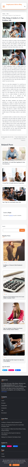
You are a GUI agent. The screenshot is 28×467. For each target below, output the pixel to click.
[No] (26, 462)
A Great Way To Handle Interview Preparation (13, 183)
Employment (4, 405)
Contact (3, 456)
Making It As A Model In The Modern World (11, 437)
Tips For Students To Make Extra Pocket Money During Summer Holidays (12, 329)
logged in (11, 215)
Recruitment (4, 412)
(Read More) (4, 391)
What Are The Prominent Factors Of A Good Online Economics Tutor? (13, 297)
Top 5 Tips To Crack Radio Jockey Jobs (11, 202)
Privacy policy (16, 465)
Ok (10, 465)
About (2, 453)
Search (3, 226)
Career (6, 262)
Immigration (4, 408)
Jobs (5, 325)
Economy (3, 403)
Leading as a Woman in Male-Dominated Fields (11, 422)
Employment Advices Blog (14, 4)
